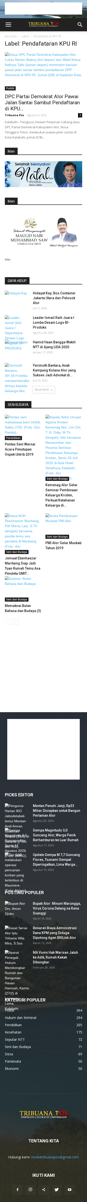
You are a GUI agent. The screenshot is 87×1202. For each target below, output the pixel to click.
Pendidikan (13, 438)
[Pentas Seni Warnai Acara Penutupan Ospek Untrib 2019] (23, 427)
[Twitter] (56, 1190)
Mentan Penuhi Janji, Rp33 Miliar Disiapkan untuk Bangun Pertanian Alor (56, 810)
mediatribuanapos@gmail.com (55, 1157)
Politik (10, 88)
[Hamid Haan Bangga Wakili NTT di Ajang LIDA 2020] (17, 348)
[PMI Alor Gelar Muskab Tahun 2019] (63, 526)
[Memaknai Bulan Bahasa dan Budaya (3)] (23, 589)
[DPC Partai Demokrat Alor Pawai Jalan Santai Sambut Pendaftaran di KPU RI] (43, 71)
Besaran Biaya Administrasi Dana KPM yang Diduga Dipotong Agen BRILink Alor (55, 933)
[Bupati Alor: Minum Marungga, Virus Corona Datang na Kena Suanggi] (17, 909)
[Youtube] (69, 1190)
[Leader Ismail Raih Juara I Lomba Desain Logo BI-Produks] (17, 333)
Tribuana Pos (14, 115)
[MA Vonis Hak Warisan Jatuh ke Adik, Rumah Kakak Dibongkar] (17, 980)
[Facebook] (17, 1190)
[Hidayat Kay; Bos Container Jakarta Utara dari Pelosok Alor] (17, 299)
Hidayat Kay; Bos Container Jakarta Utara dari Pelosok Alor (54, 298)
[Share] (43, 1190)
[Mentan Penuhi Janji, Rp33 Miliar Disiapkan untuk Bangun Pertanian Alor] (17, 826)
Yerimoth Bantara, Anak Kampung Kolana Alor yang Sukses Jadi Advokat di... (54, 370)
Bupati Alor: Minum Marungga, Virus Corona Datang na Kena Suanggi (57, 908)
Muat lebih (42, 389)
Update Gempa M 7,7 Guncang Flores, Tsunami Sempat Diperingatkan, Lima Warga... (56, 859)
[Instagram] (30, 1190)
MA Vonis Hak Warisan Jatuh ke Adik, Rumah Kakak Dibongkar (55, 957)
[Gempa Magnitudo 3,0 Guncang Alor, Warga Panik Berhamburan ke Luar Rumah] (17, 843)
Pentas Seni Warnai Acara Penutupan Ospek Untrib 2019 (20, 449)
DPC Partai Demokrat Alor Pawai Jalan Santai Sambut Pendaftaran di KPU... (42, 103)
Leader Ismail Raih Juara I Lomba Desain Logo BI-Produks (53, 322)
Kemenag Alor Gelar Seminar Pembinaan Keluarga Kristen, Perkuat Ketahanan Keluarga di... (61, 495)
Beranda (11, 36)
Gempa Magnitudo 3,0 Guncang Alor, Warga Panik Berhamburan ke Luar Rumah (56, 835)
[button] (80, 24)
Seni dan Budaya (57, 478)
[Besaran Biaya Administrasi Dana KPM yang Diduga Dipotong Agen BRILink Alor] (17, 936)
